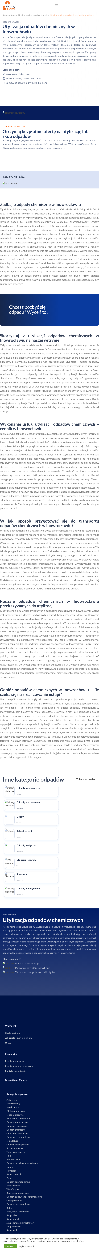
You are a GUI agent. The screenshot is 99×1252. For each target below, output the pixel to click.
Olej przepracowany (16, 1111)
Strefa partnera (12, 1033)
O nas (8, 1043)
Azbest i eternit (14, 1174)
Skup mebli (12, 1230)
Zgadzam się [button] (10, 1246)
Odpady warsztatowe (17, 1122)
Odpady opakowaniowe (18, 1204)
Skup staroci (12, 1233)
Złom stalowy (13, 1103)
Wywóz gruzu (13, 1189)
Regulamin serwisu (14, 1061)
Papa (8, 1178)
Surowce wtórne (14, 1148)
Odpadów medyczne (16, 1125)
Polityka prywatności (15, 1071)
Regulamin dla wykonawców (19, 1066)
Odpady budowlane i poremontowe (24, 1196)
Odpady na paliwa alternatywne (22, 1163)
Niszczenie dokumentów (18, 1118)
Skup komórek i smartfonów (20, 1222)
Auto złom (11, 1099)
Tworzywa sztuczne (16, 1152)
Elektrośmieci (13, 1185)
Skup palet (11, 1215)
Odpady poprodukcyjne (18, 1181)
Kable (9, 1207)
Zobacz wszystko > (86, 779)
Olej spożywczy (14, 1200)
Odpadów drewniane (16, 1133)
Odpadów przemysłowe (18, 1137)
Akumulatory (13, 1159)
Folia (8, 1155)
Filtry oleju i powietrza (17, 1211)
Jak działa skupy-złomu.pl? (18, 1038)
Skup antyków (13, 1226)
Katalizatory (12, 1107)
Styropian (11, 1170)
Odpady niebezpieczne (17, 1144)
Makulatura (12, 1140)
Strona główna (9, 15)
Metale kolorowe (14, 1114)
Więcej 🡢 (19, 794)
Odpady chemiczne (15, 1129)
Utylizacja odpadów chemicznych (33, 15)
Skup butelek (12, 1219)
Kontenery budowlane (17, 1192)
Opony (9, 1166)
